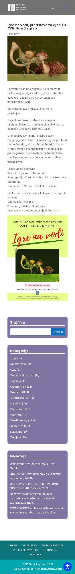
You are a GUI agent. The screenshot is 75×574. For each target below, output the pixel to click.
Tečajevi (15, 437)
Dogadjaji (16, 381)
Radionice (16, 426)
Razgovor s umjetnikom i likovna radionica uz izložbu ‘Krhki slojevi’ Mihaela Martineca (32, 498)
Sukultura (16, 431)
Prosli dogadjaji (20, 420)
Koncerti (15, 392)
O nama (12, 545)
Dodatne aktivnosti (22, 375)
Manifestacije (19, 397)
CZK (13, 369)
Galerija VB (17, 386)
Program (16, 414)
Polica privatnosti (25, 550)
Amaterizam (18, 364)
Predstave (13, 33)
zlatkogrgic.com (51, 568)
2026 (13, 358)
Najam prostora (53, 545)
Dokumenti (50, 550)
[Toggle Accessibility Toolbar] (67, 566)
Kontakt (35, 554)
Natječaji (15, 403)
